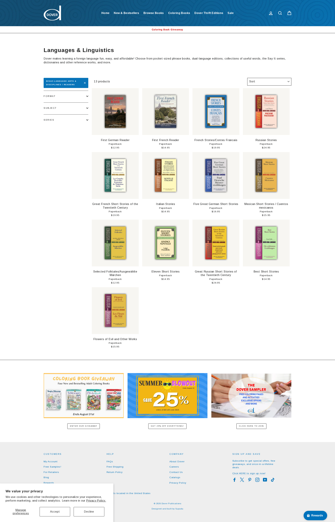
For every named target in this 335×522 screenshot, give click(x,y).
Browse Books (153, 13)
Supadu (179, 509)
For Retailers (51, 472)
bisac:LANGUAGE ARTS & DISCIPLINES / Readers (61, 83)
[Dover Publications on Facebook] (234, 480)
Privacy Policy (177, 482)
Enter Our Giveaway (83, 426)
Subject (50, 108)
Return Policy (115, 472)
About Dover (177, 461)
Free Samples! (52, 466)
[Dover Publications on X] (242, 480)
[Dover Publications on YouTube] (265, 480)
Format (49, 96)
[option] (167, 29)
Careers (174, 466)
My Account (51, 461)
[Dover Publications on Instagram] (257, 480)
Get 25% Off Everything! (167, 426)
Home (105, 13)
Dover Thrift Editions (208, 13)
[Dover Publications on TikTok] (273, 480)
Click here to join (251, 426)
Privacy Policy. (96, 500)
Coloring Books (179, 13)
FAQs (110, 461)
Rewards (49, 482)
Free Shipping (115, 466)
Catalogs (174, 477)
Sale (231, 13)
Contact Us (176, 472)
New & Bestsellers (126, 13)
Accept (55, 511)
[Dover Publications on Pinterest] (250, 480)
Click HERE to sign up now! (249, 473)
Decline (89, 511)
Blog (46, 477)
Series (49, 120)
